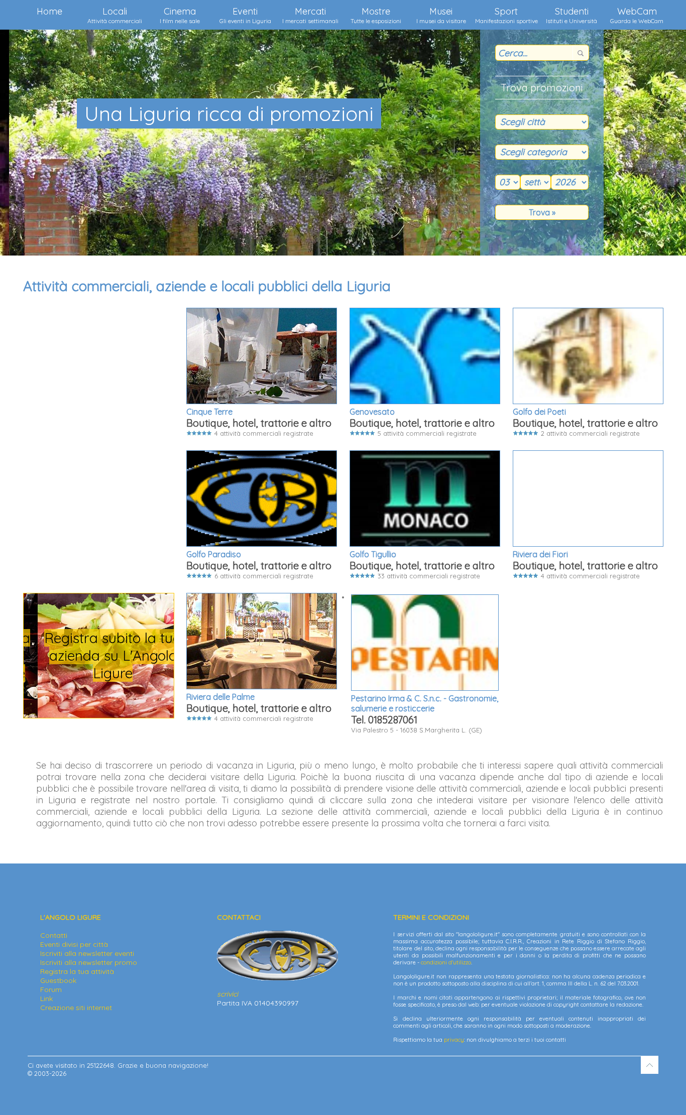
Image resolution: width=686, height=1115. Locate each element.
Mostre (376, 15)
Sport (506, 15)
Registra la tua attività (77, 971)
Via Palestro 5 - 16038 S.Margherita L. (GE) (424, 713)
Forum (51, 989)
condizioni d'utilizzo (446, 962)
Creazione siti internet (76, 1007)
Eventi (245, 15)
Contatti (53, 935)
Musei (441, 15)
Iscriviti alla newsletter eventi (87, 953)
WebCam (636, 15)
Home (49, 11)
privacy (454, 1039)
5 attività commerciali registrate (422, 422)
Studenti (571, 15)
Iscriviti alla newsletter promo (88, 962)
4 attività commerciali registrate (258, 422)
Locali (114, 15)
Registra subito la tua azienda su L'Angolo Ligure (98, 655)
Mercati (310, 15)
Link (46, 998)
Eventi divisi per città (74, 944)
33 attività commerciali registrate (422, 564)
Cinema (180, 15)
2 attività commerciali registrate (585, 422)
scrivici (227, 994)
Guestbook (58, 980)
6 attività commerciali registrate (258, 564)
